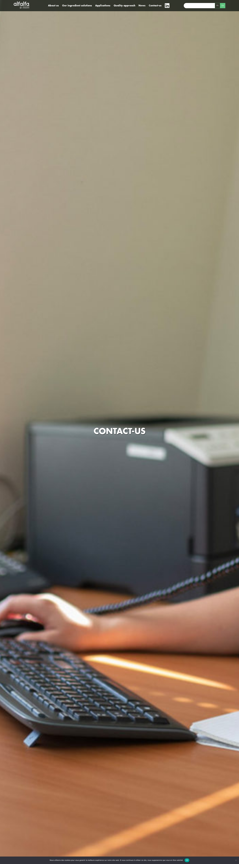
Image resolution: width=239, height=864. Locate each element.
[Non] (236, 860)
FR (217, 5)
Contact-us (155, 5)
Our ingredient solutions (77, 5)
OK (187, 860)
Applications (102, 5)
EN (223, 5)
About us (53, 5)
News (142, 5)
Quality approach (124, 5)
